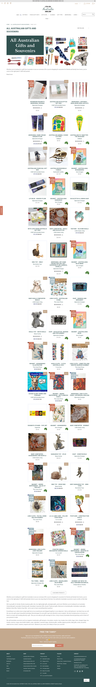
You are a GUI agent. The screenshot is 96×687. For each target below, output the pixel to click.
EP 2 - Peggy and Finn (44, 661)
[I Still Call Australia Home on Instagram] (8, 3)
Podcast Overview (43, 656)
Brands (8, 670)
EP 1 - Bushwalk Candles (45, 658)
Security (58, 666)
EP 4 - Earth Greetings (44, 666)
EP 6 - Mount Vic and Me (45, 670)
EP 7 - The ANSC (43, 673)
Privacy (58, 656)
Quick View (37, 92)
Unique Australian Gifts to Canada (29, 666)
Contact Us (9, 656)
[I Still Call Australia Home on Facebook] (5, 3)
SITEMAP (52, 683)
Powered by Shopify (58, 683)
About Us (8, 663)
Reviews (8, 668)
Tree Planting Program (11, 658)
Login (88, 3)
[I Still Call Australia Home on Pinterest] (10, 3)
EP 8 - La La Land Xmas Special (46, 675)
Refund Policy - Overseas (61, 663)
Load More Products (58, 592)
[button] (26, 15)
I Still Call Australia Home (14, 683)
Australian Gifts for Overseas (28, 656)
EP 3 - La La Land (43, 663)
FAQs (8, 666)
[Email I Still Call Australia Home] (2, 3)
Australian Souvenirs (27, 658)
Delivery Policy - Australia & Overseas (64, 661)
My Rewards (9, 661)
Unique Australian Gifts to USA (29, 663)
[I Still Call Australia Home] (48, 9)
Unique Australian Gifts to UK (29, 661)
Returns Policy (60, 658)
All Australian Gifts (27, 670)
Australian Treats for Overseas (29, 668)
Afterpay (58, 668)
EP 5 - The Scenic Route (44, 668)
